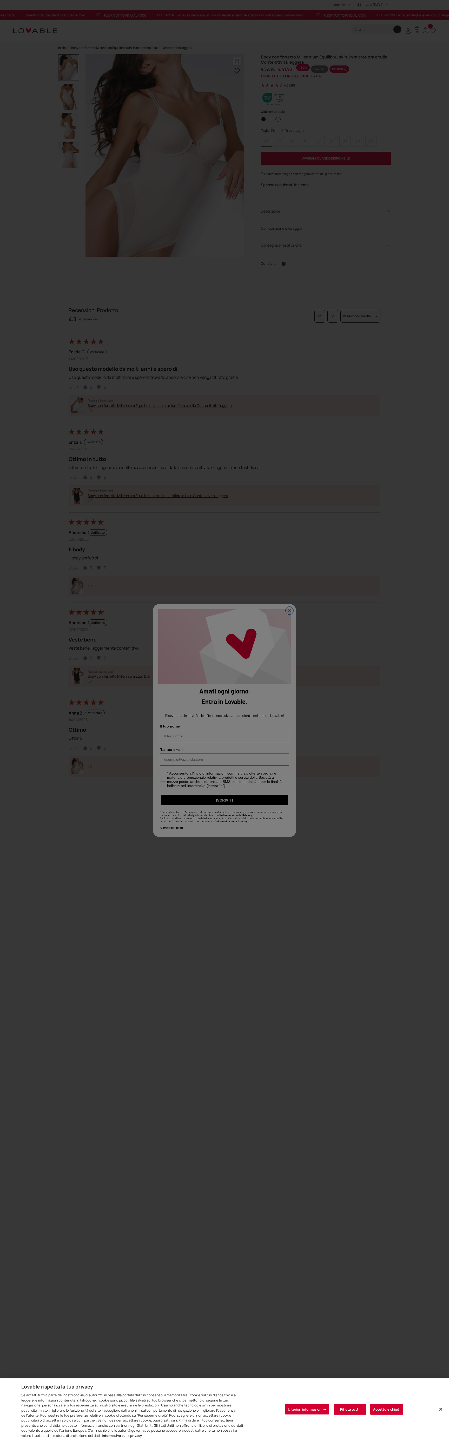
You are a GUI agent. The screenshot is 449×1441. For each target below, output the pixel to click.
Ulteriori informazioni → (307, 1409)
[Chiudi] (440, 1409)
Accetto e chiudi (386, 1409)
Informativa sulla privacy (122, 1435)
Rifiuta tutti (349, 1409)
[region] (224, 1409)
